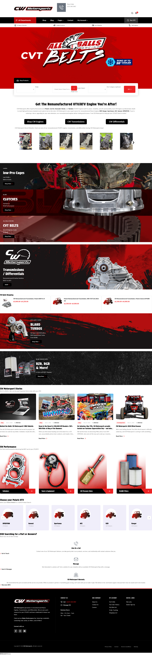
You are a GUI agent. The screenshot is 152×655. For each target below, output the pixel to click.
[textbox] (36, 87)
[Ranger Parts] (85, 515)
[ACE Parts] (33, 514)
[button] (18, 143)
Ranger (105, 111)
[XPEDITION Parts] (111, 514)
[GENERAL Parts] (137, 515)
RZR (101, 111)
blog (2, 422)
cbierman (18, 422)
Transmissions (23, 610)
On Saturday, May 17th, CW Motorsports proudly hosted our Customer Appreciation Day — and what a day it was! (17, 427)
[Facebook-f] (16, 631)
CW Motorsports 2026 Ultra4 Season (51, 426)
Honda (63, 109)
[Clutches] (63, 470)
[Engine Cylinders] (102, 470)
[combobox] (36, 87)
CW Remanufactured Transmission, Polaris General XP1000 (132, 299)
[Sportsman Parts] (8, 515)
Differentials (33, 610)
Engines (16, 610)
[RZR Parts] (59, 515)
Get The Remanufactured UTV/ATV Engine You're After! (76, 104)
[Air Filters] (24, 470)
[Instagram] (20, 631)
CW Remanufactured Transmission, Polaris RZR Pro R (29, 299)
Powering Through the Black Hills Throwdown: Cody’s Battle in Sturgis (93, 427)
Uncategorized (43, 422)
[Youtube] (24, 631)
